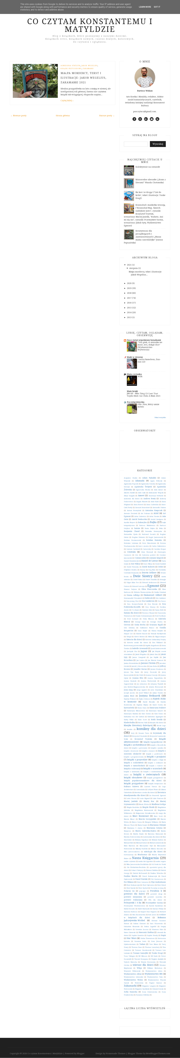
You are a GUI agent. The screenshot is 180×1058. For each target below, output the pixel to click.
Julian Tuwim (158, 693)
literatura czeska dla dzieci (145, 792)
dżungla (163, 580)
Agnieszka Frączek (131, 484)
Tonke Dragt (157, 953)
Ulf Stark (154, 956)
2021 (129, 265)
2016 (129, 303)
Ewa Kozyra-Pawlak (135, 604)
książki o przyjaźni (156, 757)
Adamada (139, 481)
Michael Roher (141, 843)
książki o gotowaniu (139, 748)
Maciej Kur (149, 801)
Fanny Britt (159, 610)
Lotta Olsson (131, 798)
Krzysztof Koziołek (139, 736)
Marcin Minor (129, 819)
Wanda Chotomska (148, 962)
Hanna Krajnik (157, 631)
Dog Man (151, 570)
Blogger (81, 1053)
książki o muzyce (148, 751)
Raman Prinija (158, 909)
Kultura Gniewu (131, 786)
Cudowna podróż (149, 555)
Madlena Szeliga (159, 804)
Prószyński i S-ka (132, 903)
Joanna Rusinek (130, 681)
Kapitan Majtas (142, 705)
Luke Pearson (158, 798)
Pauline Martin (131, 876)
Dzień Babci (137, 580)
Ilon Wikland (157, 643)
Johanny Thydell (157, 684)
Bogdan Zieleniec (138, 537)
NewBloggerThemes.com (158, 1053)
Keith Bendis (156, 719)
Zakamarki (88, 68)
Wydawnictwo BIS (154, 974)
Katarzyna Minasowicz (136, 711)
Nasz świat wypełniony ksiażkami (144, 340)
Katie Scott (142, 720)
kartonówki (129, 708)
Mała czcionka (134, 374)
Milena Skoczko (157, 849)
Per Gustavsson (157, 879)
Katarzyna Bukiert (158, 708)
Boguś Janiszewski (155, 537)
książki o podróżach (154, 754)
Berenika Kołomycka (153, 531)
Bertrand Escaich (149, 534)
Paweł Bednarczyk (149, 876)
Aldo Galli (142, 493)
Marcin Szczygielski (147, 819)
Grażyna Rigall (156, 625)
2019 (129, 288)
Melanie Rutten (157, 840)
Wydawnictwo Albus (132, 974)
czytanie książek (156, 558)
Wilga (139, 968)
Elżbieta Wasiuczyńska (142, 592)
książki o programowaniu (134, 757)
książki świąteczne (155, 784)
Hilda (150, 637)
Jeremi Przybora (156, 669)
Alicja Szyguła (129, 496)
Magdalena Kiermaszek (144, 810)
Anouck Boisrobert (142, 507)
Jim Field (139, 675)
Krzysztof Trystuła (143, 739)
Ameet (141, 495)
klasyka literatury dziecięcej (138, 725)
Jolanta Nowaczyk (156, 687)
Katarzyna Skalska (131, 714)
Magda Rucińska (133, 807)
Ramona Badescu (130, 912)
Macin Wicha (144, 804)
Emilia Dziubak (160, 592)
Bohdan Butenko (154, 540)
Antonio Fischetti (130, 513)
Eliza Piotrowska (149, 589)
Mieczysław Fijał (146, 846)
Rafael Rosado (129, 909)
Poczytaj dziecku (135, 402)
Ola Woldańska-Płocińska (136, 867)
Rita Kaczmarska (138, 915)
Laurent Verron (150, 787)
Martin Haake (138, 834)
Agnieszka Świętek (143, 487)
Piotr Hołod (161, 885)
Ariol (156, 513)
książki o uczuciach (153, 768)
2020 (129, 283)
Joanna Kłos (137, 678)
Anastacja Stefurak (156, 496)
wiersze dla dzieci (143, 964)
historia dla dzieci (134, 639)
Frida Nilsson (148, 619)
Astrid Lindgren (157, 519)
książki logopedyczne (153, 742)
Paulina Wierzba (156, 873)
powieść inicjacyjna (133, 897)
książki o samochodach (134, 766)
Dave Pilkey (147, 564)
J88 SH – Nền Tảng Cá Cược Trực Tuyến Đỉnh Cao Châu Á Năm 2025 (143, 394)
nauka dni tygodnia (145, 861)
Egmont (153, 586)
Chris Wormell (147, 552)
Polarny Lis (129, 891)
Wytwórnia (139, 983)
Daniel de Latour (149, 561)
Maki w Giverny (135, 357)
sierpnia (133, 268)
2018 (129, 293)
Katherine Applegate (155, 717)
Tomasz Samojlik (140, 953)
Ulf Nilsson (142, 956)
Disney (142, 570)
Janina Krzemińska (131, 663)
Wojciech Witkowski (132, 971)
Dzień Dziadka (151, 580)
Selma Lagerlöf (150, 926)
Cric (136, 555)
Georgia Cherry (156, 622)
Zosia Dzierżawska (149, 992)
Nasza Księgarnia (145, 858)
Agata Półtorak (156, 481)
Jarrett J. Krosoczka (139, 666)
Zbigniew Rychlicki (142, 989)
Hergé (129, 637)
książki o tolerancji (132, 769)
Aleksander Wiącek (156, 493)
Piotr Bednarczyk (133, 885)
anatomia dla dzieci (132, 499)
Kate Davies (146, 714)
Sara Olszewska (156, 924)
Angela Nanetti (142, 502)
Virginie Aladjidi (157, 959)
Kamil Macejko (149, 702)
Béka (161, 528)
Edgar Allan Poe (133, 582)
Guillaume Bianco (147, 628)
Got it (157, 7)
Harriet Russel (141, 634)
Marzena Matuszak (155, 834)
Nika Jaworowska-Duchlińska (137, 864)
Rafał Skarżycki (143, 909)
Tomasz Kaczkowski (143, 950)
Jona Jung (128, 690)
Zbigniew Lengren (149, 986)
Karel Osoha (158, 705)
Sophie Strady (152, 935)
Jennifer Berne (140, 669)
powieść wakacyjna (133, 900)
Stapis (163, 935)
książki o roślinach (155, 763)
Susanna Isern (140, 941)
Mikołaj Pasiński (142, 849)
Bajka (153, 522)
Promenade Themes (115, 1053)
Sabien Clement (139, 924)
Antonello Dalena (159, 507)
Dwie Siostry (142, 576)
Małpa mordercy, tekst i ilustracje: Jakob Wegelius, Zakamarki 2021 (83, 78)
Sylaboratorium (130, 944)
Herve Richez (139, 637)
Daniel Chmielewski (131, 561)
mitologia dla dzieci (153, 852)
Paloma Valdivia (152, 870)
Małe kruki (132, 391)
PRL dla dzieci (155, 900)
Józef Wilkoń (144, 693)
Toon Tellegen (129, 956)
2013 (129, 317)
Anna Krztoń (138, 505)
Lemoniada (140, 790)
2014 (129, 312)
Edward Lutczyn (138, 586)
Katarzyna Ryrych (156, 711)
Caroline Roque (160, 549)
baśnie (137, 528)
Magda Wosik (148, 807)
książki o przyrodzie (137, 760)
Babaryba (142, 522)
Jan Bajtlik (154, 657)
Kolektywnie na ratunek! (148, 167)
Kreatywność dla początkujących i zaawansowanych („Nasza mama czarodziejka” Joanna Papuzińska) (143, 237)
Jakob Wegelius (89, 65)
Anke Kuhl (155, 502)
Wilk (140, 376)
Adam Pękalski (149, 478)
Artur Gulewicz (140, 516)
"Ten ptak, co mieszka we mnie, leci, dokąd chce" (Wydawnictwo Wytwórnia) (150, 346)
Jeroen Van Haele (131, 672)
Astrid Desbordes (139, 519)
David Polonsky (133, 567)
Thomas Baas (136, 947)
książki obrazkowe (133, 777)
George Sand (140, 622)
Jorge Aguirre (142, 690)
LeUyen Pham (153, 790)
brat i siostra (144, 546)
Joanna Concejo (152, 675)
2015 (129, 308)
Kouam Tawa (144, 733)
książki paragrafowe (155, 778)
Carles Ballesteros (159, 546)
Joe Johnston (142, 684)
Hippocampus (160, 637)
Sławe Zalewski (129, 932)
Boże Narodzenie (149, 543)
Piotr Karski (130, 888)
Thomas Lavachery (152, 947)
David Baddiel (160, 564)
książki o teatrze (156, 766)
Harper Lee (128, 634)
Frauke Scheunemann (143, 616)
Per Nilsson (129, 882)
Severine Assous (142, 929)
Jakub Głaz (154, 654)
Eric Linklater (161, 598)
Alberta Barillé (129, 493)
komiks (129, 729)
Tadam (142, 944)
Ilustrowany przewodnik (133, 645)
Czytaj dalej (67, 100)
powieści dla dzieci (134, 894)
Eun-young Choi (132, 601)
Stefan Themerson (147, 938)
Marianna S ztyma (134, 828)
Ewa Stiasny (150, 607)
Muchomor (142, 855)
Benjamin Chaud (132, 531)
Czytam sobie (140, 558)
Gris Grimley (129, 628)
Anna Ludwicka (152, 505)
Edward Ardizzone (149, 582)
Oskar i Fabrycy (137, 870)
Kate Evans (158, 714)
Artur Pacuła (154, 516)
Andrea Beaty (149, 499)
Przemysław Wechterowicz (134, 906)
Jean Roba (153, 666)
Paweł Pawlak (141, 879)
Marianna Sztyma (154, 828)
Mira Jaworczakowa (132, 852)
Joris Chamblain (157, 690)
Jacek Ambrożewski (158, 648)
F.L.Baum (135, 610)
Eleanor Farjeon (130, 589)
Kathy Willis (129, 720)
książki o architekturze (135, 745)
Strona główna (63, 115)
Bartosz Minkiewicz (147, 525)
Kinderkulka (129, 722)
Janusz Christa (148, 663)
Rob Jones (152, 915)
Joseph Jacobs (129, 693)
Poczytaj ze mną (157, 888)
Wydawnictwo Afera (154, 971)
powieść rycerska (155, 897)
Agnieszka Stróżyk (70, 65)
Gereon (127, 625)
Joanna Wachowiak (148, 681)
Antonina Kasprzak (153, 510)
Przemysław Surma (154, 903)
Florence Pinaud (148, 613)
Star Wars (131, 938)
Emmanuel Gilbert (153, 595)
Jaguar (144, 651)
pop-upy (142, 891)
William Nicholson (154, 968)
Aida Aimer (158, 490)
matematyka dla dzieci (151, 837)
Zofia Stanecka (130, 992)
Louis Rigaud (144, 798)
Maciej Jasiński (131, 801)
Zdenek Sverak (157, 989)
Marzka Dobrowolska (132, 837)
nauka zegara (161, 861)
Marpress (127, 831)
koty (132, 733)
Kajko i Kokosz (144, 699)
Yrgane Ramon (155, 983)
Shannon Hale (157, 929)
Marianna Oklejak (158, 825)
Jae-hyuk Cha (132, 651)
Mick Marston (129, 846)
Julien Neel (129, 696)
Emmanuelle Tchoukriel (133, 598)
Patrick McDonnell (140, 873)
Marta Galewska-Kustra (145, 831)
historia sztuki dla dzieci (137, 643)
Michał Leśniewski (156, 843)
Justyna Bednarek (149, 695)
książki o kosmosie (131, 751)
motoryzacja (128, 855)
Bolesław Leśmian (131, 543)
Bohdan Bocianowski (132, 540)
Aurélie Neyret (129, 522)
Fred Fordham (160, 616)
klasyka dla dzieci (156, 723)
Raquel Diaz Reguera (148, 912)
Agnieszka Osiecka (148, 484)
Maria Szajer (142, 825)
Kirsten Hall (142, 723)
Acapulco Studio (130, 478)
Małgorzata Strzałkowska (145, 813)
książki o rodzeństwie (134, 763)
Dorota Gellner (149, 572)
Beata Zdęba (150, 528)
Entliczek (149, 598)
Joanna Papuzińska (155, 678)
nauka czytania (129, 861)
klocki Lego (161, 726)
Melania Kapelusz (141, 840)
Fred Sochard (132, 619)
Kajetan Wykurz (130, 699)
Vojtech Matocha (130, 962)
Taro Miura (153, 944)
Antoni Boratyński (134, 510)
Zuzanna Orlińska (142, 995)
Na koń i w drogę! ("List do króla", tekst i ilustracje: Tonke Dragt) (150, 195)
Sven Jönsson (156, 941)
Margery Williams (151, 822)
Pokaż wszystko (160, 417)
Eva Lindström (148, 601)
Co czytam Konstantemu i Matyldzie (90, 25)
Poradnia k (156, 891)
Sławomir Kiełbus (146, 932)
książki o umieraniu (132, 772)
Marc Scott (158, 816)
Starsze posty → (107, 115)
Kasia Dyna (142, 708)
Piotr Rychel (143, 888)
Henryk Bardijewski (158, 634)
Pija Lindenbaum (158, 882)
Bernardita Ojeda (131, 534)
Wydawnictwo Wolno (133, 980)
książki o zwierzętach (146, 774)
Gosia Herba (139, 625)
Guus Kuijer (142, 631)
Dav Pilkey (135, 564)
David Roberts (148, 567)
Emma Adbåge (133, 595)
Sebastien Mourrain (132, 926)
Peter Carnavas (142, 882)
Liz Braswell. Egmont (157, 795)
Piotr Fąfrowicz (148, 885)
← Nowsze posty (18, 115)
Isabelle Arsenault (140, 648)
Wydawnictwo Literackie (133, 977)
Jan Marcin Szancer (155, 660)
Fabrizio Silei (147, 610)
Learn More (145, 7)
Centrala (131, 552)
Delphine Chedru (130, 570)
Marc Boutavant (141, 816)
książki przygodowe (71, 68)
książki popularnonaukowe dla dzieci (142, 781)
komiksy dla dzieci (151, 729)
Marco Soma (137, 822)
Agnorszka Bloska (143, 490)
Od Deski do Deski (158, 864)
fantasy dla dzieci (131, 613)
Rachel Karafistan (156, 906)
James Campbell (138, 657)
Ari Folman (145, 513)
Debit (160, 567)
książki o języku (157, 748)
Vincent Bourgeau (141, 959)
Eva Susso (162, 601)
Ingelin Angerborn (152, 645)
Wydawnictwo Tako (155, 977)
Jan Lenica (140, 660)
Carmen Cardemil (133, 549)
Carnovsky (147, 549)
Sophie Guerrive (138, 935)
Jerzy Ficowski (150, 672)
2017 (129, 298)
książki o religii (157, 760)
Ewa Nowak (153, 604)
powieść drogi (156, 894)
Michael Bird (128, 843)
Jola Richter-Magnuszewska (134, 687)
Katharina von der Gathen (134, 717)
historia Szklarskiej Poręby (155, 640)
